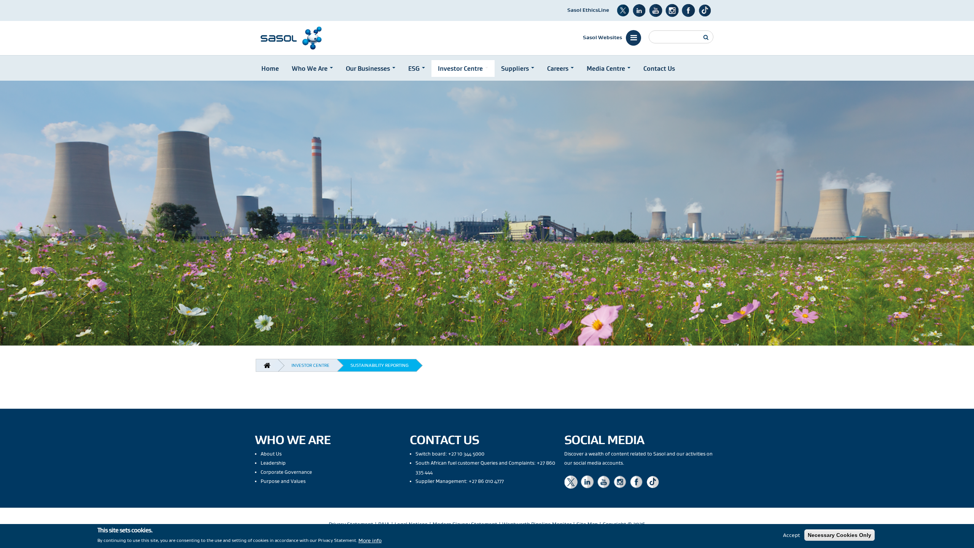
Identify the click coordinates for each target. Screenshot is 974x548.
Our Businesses (369, 68)
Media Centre (607, 68)
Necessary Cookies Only (839, 535)
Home (270, 68)
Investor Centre (461, 68)
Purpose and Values (283, 481)
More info (370, 540)
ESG (414, 68)
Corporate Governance (286, 472)
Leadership (273, 463)
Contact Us (659, 68)
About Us (271, 454)
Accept (791, 535)
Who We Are (310, 68)
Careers (558, 68)
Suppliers (515, 68)
